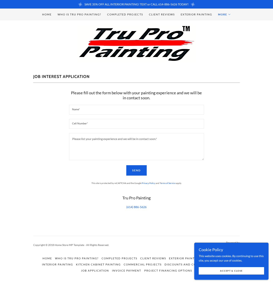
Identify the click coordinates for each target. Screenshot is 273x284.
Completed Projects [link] (125, 14)
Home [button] (47, 258)
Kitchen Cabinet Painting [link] (98, 264)
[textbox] (136, 110)
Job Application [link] (95, 270)
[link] (136, 43)
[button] (224, 14)
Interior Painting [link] (57, 264)
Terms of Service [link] (168, 183)
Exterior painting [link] (196, 14)
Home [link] (47, 14)
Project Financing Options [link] (168, 270)
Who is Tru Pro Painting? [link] (79, 14)
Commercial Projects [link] (143, 264)
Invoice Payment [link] (126, 270)
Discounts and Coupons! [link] (186, 264)
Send (136, 170)
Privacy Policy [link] (148, 183)
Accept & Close (231, 270)
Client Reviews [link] (162, 14)
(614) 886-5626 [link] (136, 207)
